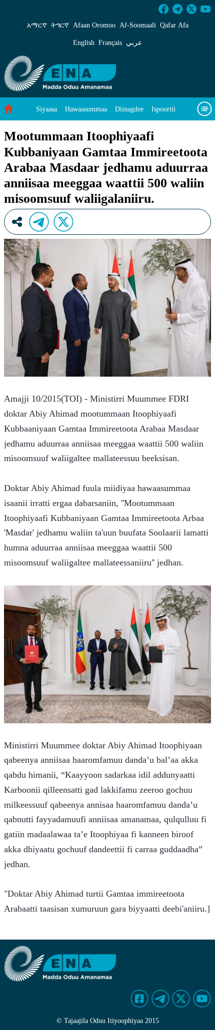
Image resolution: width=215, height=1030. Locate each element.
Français (110, 42)
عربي (134, 42)
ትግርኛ (60, 25)
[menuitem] (46, 109)
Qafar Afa (174, 25)
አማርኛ (37, 25)
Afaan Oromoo (94, 25)
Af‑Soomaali (138, 25)
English (83, 42)
